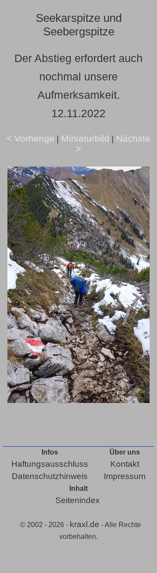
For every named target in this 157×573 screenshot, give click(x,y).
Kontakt (124, 464)
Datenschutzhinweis (50, 476)
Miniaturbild (85, 138)
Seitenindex (77, 500)
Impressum (125, 476)
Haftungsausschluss (49, 464)
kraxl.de (84, 524)
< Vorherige (31, 138)
